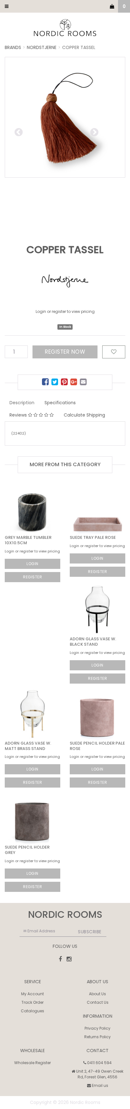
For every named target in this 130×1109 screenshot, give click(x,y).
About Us (97, 993)
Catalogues (32, 1011)
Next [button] (107, 131)
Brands (13, 47)
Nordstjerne (41, 47)
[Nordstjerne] (65, 281)
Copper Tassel (78, 47)
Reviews (18, 415)
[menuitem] (46, 383)
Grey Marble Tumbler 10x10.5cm (28, 540)
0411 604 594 (99, 1062)
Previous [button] (39, 131)
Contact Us (98, 1002)
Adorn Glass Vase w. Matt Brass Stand (28, 746)
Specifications (60, 402)
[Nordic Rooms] (65, 28)
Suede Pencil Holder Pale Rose (97, 746)
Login (32, 563)
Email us (99, 1085)
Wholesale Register (32, 1062)
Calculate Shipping (84, 415)
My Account (32, 993)
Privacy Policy (97, 1028)
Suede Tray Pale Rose (93, 537)
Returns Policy (97, 1036)
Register (32, 577)
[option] (65, 117)
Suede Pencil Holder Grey (27, 850)
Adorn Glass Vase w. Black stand (93, 641)
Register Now (65, 352)
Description (21, 402)
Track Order (32, 1002)
